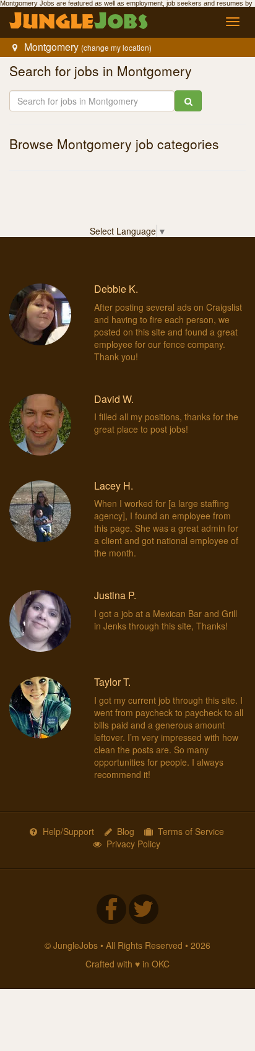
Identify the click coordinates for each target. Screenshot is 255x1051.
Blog (125, 831)
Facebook (111, 909)
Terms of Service (191, 831)
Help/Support (68, 831)
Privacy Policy (133, 843)
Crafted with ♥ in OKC (127, 964)
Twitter (143, 909)
